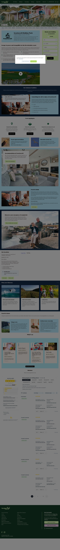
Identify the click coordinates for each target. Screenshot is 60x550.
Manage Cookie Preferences (25, 61)
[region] (30, 59)
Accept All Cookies (33, 61)
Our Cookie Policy (21, 58)
